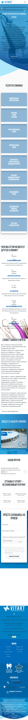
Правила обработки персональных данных (14, 631)
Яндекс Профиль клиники (14, 616)
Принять (14, 717)
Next (25, 8)
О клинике (8, 646)
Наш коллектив (8, 651)
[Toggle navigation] (25, 2)
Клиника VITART (7, 495)
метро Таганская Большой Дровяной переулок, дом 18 (11, 688)
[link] (14, 473)
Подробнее (13, 56)
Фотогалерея (19, 649)
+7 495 (15, 682)
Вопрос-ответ (19, 646)
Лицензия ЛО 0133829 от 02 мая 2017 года (14, 620)
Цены (8, 654)
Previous (2, 8)
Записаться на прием (14, 556)
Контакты (19, 651)
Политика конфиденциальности (14, 628)
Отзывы (8, 656)
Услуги (8, 649)
